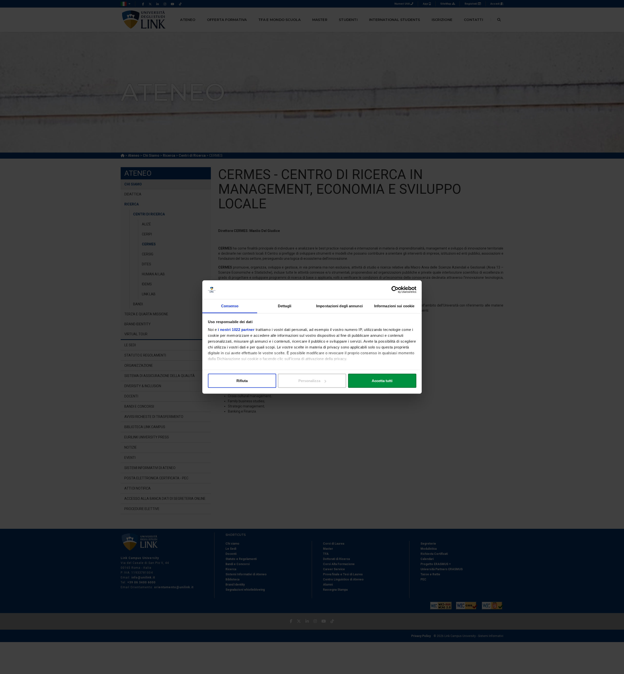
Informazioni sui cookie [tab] (394, 306)
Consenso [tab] (230, 306)
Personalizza (309, 381)
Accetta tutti (382, 381)
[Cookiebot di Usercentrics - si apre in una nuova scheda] (395, 289)
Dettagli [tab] (284, 306)
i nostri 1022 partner (236, 329)
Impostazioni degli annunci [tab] (339, 306)
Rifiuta (242, 381)
